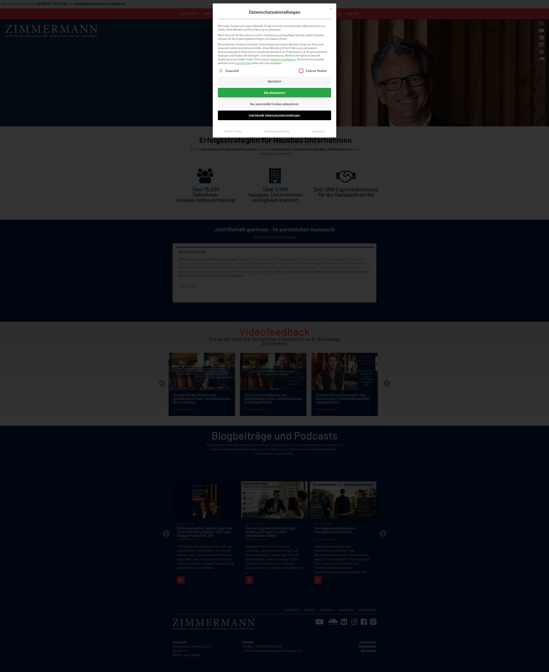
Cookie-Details (232, 131)
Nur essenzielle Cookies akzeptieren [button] (274, 104)
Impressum (318, 131)
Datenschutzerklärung (283, 59)
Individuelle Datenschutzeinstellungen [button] (274, 115)
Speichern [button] (274, 81)
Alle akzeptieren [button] (274, 92)
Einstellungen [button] (243, 62)
